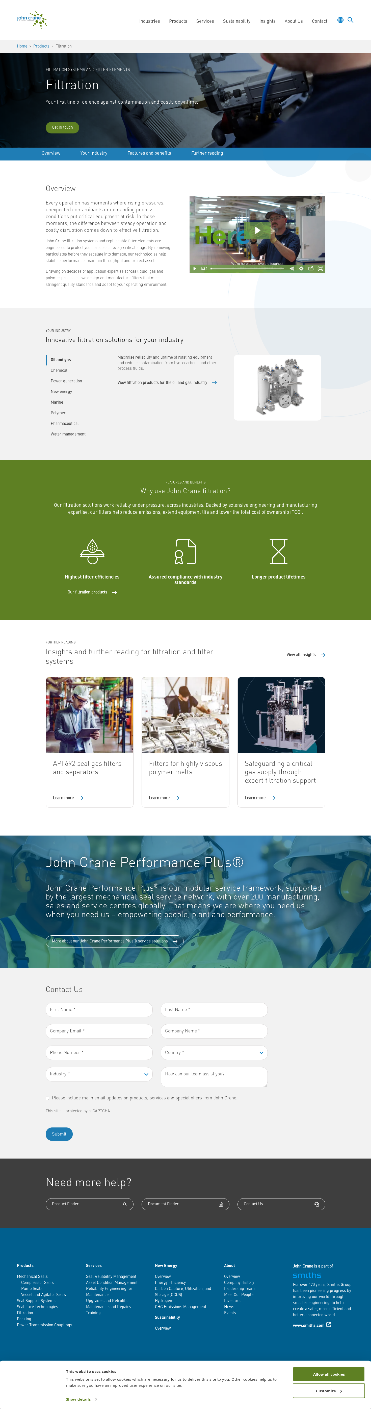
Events (230, 1313)
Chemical (59, 371)
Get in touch (62, 128)
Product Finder (65, 1204)
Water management (68, 434)
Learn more (63, 798)
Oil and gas (61, 360)
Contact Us (253, 1204)
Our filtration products (87, 592)
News (229, 1307)
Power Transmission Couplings (44, 1325)
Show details (78, 1399)
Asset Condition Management (112, 1283)
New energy (61, 392)
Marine (57, 403)
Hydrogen (163, 1301)
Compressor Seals (37, 1283)
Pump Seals (31, 1289)
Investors (232, 1301)
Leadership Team (239, 1289)
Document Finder (163, 1204)
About (229, 1266)
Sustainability (167, 1318)
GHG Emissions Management (180, 1307)
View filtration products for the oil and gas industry (162, 383)
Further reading (207, 153)
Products (41, 46)
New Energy (166, 1266)
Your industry (94, 153)
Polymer (58, 413)
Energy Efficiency (170, 1283)
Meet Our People (238, 1295)
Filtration (25, 1313)
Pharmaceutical (65, 424)
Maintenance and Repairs (108, 1307)
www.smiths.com (309, 1326)
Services (94, 1266)
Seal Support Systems (36, 1301)
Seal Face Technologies (37, 1307)
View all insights (301, 655)
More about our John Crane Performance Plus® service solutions (110, 941)
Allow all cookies (329, 1374)
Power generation (66, 381)
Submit (59, 1134)
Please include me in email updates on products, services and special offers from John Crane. (144, 1098)
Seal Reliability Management (111, 1277)
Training (93, 1313)
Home (22, 46)
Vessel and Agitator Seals (43, 1295)
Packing (24, 1319)
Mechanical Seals (32, 1277)
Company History (239, 1283)
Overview (51, 153)
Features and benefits (149, 153)
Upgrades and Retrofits (106, 1301)
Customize (326, 1390)
